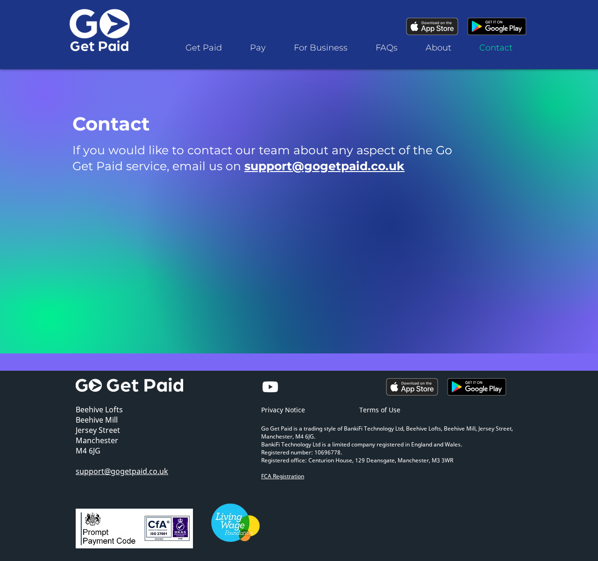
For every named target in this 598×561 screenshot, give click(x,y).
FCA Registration (282, 476)
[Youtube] (270, 387)
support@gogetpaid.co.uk (324, 166)
